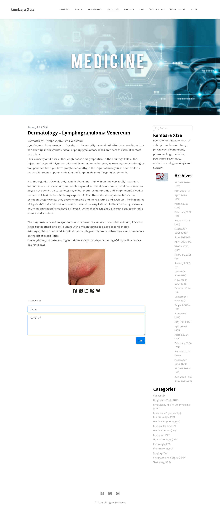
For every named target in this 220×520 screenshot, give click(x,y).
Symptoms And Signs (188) (169, 457)
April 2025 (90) (183, 241)
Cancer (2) (159, 395)
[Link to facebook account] (102, 493)
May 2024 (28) (183, 321)
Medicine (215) (161, 435)
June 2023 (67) (183, 381)
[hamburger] (38, 9)
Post (140, 340)
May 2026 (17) (183, 190)
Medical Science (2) (164, 425)
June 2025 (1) (182, 237)
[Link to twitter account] (110, 493)
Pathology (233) (162, 444)
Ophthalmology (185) (165, 439)
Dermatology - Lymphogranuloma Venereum (79, 133)
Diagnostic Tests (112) (165, 400)
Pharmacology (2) (163, 448)
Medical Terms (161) (164, 430)
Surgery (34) (160, 453)
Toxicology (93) (162, 462)
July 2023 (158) (183, 376)
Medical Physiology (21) (166, 421)
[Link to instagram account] (118, 493)
